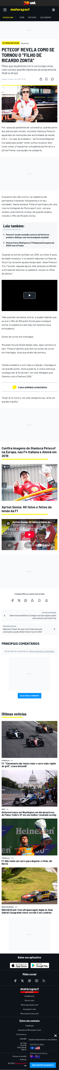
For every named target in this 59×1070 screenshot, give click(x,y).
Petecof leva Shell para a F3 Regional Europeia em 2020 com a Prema (30, 244)
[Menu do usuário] (53, 10)
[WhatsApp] (25, 600)
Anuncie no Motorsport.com (29, 1030)
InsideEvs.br (30, 996)
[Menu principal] (5, 10)
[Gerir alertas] (46, 600)
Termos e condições (20, 1056)
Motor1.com (29, 1000)
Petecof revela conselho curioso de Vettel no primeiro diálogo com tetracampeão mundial (27, 236)
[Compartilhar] (41, 79)
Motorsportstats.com (29, 1013)
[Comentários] (53, 79)
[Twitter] (19, 600)
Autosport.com (29, 1009)
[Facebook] (12, 600)
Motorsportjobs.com (29, 1005)
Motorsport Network (24, 1063)
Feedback (30, 1025)
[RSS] (44, 980)
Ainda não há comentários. (29, 651)
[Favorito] (46, 79)
